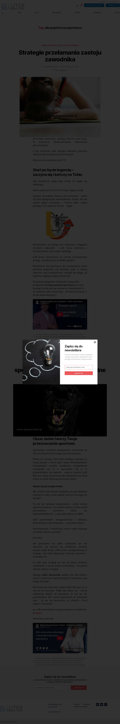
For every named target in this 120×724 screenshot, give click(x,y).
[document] (60, 362)
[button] (95, 342)
